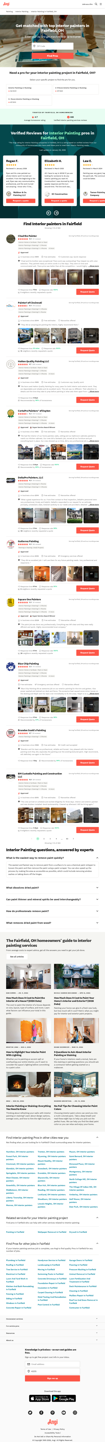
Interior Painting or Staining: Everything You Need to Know (28, 1107)
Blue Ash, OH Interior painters (51, 1185)
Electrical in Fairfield (15, 1274)
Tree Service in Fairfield (17, 1269)
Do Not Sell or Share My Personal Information (52, 1436)
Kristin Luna (12, 1047)
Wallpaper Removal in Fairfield (52, 1232)
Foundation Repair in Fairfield (51, 1283)
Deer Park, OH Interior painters (83, 1206)
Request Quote (87, 291)
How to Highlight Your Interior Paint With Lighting (26, 1053)
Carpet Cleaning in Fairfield (50, 1292)
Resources (10, 1333)
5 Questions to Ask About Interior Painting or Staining (72, 1053)
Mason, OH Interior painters (82, 1151)
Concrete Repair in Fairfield (18, 1307)
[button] (25, 277)
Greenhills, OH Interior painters (20, 1185)
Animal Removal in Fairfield (82, 1274)
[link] (8, 193)
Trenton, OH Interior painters (51, 1151)
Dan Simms (11, 993)
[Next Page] (73, 838)
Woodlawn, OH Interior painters (52, 1199)
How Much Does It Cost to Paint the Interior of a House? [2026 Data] (25, 999)
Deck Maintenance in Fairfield (82, 1286)
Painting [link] (9, 11)
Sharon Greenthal (63, 1101)
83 (67, 839)
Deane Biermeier (61, 1047)
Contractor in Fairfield (79, 1307)
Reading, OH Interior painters (51, 1190)
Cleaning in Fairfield (78, 1291)
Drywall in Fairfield (78, 1232)
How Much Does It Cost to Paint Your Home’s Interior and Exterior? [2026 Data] (74, 1001)
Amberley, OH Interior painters (83, 1194)
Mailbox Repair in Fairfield (81, 1295)
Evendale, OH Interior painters (52, 1173)
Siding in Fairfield (14, 1298)
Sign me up (52, 1378)
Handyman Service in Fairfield (51, 1260)
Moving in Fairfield (46, 1269)
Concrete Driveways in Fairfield (52, 1278)
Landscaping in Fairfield (49, 1265)
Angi (8, 1101)
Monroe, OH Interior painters (19, 1205)
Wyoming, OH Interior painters (52, 1156)
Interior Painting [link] (21, 11)
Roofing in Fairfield (15, 1265)
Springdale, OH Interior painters (20, 1173)
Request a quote (21, 200)
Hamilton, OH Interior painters (20, 1151)
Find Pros (52, 55)
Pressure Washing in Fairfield (82, 1269)
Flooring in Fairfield (78, 1265)
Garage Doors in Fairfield (80, 1260)
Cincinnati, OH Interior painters (20, 1164)
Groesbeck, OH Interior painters (52, 1168)
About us (9, 1340)
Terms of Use (45, 1429)
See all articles (17, 956)
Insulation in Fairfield (47, 1288)
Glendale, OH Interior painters (20, 1168)
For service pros (12, 1326)
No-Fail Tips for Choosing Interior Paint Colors (75, 1107)
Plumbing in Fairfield (15, 1260)
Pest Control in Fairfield (49, 1304)
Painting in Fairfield (15, 1232)
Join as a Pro (87, 4)
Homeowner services (14, 1319)
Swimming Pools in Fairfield (50, 1274)
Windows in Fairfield (15, 1303)
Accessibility (52, 1433)
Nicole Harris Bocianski (65, 993)
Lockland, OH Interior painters (52, 1194)
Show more (94, 266)
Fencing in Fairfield (15, 1294)
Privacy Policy (59, 1429)
